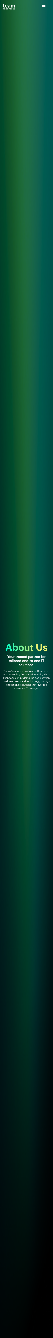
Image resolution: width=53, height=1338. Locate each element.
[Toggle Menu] (33, 6)
